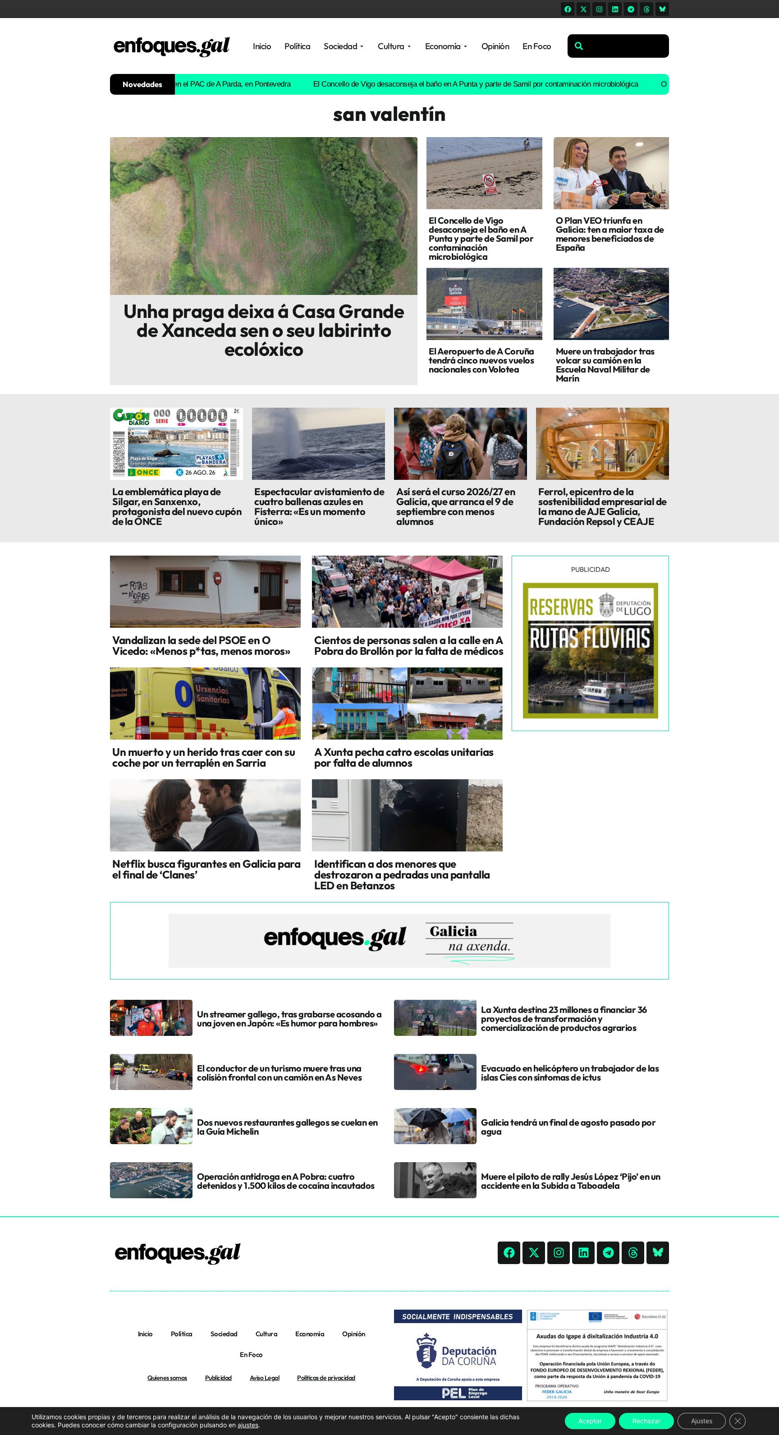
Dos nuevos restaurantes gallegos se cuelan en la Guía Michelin (287, 1127)
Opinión (353, 1333)
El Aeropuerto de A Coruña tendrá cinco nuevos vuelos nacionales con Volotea (481, 360)
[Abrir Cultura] (409, 46)
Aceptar (590, 1421)
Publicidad (218, 1378)
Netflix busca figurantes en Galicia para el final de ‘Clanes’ (206, 869)
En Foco (251, 1354)
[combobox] (618, 46)
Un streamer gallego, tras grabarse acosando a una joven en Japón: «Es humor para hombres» (289, 1018)
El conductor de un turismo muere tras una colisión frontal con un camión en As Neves (279, 1072)
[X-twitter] (583, 9)
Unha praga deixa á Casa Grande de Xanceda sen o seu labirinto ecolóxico (264, 330)
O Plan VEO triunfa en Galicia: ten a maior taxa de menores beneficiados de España (610, 234)
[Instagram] (599, 9)
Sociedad (224, 1333)
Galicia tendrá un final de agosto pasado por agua (568, 1127)
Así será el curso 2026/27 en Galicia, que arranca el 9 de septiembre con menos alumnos (455, 506)
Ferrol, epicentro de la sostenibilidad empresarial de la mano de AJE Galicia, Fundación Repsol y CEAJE (602, 506)
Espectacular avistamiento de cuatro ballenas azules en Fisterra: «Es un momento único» (319, 506)
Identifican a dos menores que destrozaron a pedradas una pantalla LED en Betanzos (402, 874)
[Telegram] (630, 9)
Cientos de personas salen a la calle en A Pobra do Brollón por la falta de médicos (408, 645)
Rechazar (646, 1421)
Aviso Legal (265, 1378)
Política (181, 1333)
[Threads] (646, 9)
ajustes (248, 1425)
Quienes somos (167, 1378)
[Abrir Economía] (465, 46)
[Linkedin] (615, 9)
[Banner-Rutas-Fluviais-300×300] (590, 716)
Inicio (145, 1333)
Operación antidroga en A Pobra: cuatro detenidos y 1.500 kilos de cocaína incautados (286, 1181)
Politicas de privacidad (326, 1378)
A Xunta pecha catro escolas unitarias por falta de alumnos (404, 757)
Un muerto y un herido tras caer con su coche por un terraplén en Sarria (203, 757)
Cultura (267, 1333)
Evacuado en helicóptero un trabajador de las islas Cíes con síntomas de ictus (570, 1072)
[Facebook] (567, 9)
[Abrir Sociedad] (361, 46)
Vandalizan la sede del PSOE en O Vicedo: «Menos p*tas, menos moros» (201, 645)
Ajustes (701, 1421)
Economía (309, 1333)
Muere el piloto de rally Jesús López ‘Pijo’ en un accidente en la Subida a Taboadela (570, 1181)
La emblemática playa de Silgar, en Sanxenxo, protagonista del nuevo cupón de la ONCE (177, 506)
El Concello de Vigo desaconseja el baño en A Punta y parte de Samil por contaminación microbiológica (434, 84)
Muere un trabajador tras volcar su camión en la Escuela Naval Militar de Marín (605, 364)
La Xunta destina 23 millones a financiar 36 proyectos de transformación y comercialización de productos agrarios (564, 1018)
